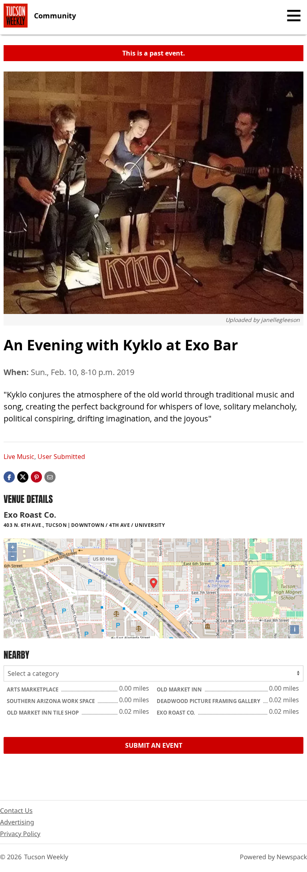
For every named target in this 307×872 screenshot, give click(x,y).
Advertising (17, 822)
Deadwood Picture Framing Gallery (209, 701)
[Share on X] (22, 476)
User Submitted (61, 456)
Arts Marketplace (33, 689)
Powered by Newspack (273, 856)
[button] (36, 476)
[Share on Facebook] (9, 476)
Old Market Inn (180, 689)
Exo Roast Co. (176, 712)
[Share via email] (50, 476)
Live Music (19, 456)
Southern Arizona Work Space (51, 701)
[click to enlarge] (153, 193)
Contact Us (16, 810)
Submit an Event (153, 745)
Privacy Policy (20, 833)
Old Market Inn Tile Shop (43, 712)
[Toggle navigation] (294, 16)
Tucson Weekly (46, 856)
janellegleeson (280, 320)
